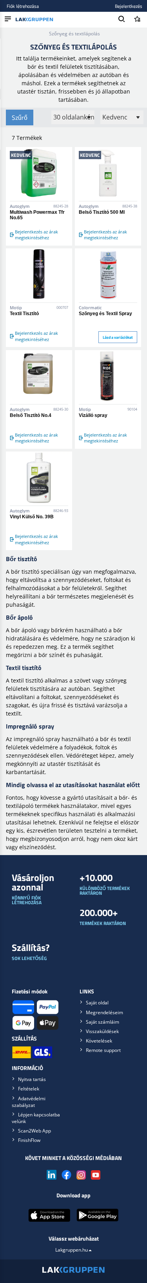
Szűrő (19, 117)
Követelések (99, 1040)
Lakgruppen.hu (71, 1249)
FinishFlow (29, 1140)
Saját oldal (97, 1002)
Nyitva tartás (32, 1079)
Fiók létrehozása (23, 6)
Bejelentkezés (128, 6)
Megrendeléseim (104, 1012)
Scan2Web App (34, 1130)
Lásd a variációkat (118, 337)
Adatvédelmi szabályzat (28, 1102)
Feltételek (28, 1088)
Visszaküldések (102, 1031)
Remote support (103, 1050)
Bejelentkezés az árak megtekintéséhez (36, 235)
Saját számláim (102, 1022)
